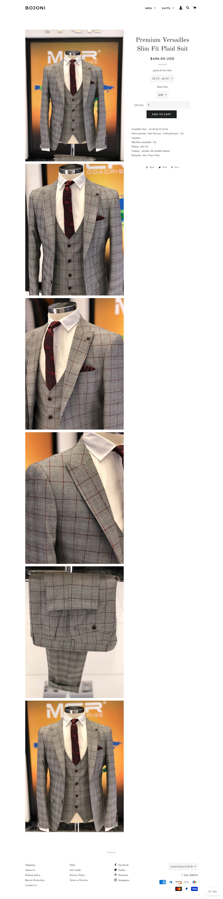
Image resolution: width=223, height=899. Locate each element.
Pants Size (162, 86)
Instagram (123, 880)
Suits (166, 8)
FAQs (72, 865)
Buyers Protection (35, 880)
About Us (30, 870)
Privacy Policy (77, 875)
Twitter (122, 870)
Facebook (123, 865)
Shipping (30, 865)
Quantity (139, 105)
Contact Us (31, 885)
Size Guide (75, 870)
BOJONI (35, 7)
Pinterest (123, 875)
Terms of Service (79, 880)
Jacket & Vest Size (162, 70)
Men (149, 8)
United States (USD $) (181, 866)
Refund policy (32, 875)
